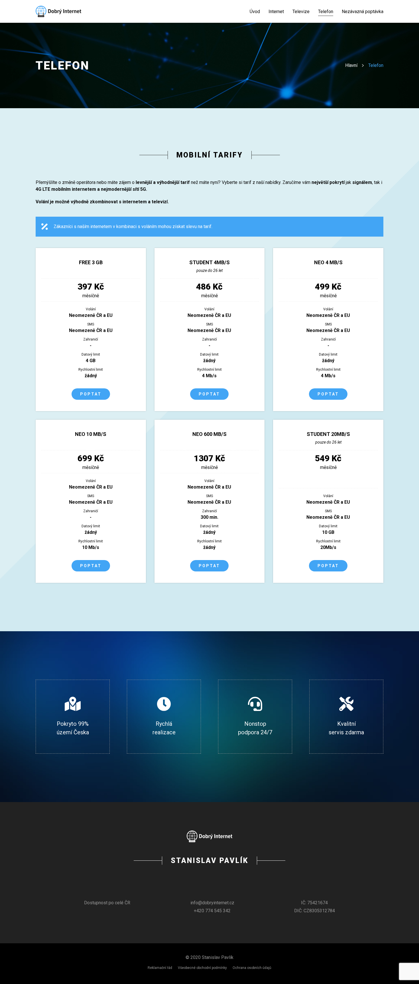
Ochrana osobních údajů (252, 968)
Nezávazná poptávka (362, 11)
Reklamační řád (160, 968)
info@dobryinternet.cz (212, 902)
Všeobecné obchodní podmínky (202, 968)
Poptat (90, 394)
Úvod (255, 11)
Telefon (325, 11)
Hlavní (351, 65)
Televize (301, 11)
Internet (276, 11)
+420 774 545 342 (212, 910)
